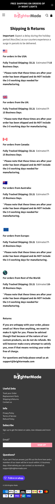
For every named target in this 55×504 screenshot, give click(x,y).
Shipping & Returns (11, 399)
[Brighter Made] (27, 15)
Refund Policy (8, 419)
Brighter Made (13, 485)
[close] (52, 5)
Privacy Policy (8, 413)
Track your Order (10, 393)
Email (6, 439)
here (44, 459)
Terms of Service (9, 416)
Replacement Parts (11, 396)
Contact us (7, 402)
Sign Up (42, 444)
